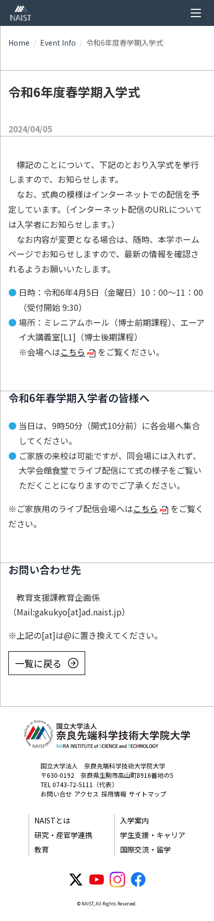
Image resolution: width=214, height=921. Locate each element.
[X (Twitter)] (76, 879)
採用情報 (113, 793)
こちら (72, 352)
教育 (41, 849)
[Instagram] (117, 879)
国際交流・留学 (145, 849)
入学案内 (134, 820)
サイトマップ (147, 793)
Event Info (58, 42)
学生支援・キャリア (152, 835)
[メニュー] (196, 13)
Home (19, 42)
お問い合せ (56, 793)
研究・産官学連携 (63, 835)
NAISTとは (52, 820)
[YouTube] (96, 879)
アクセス (86, 793)
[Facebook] (138, 879)
